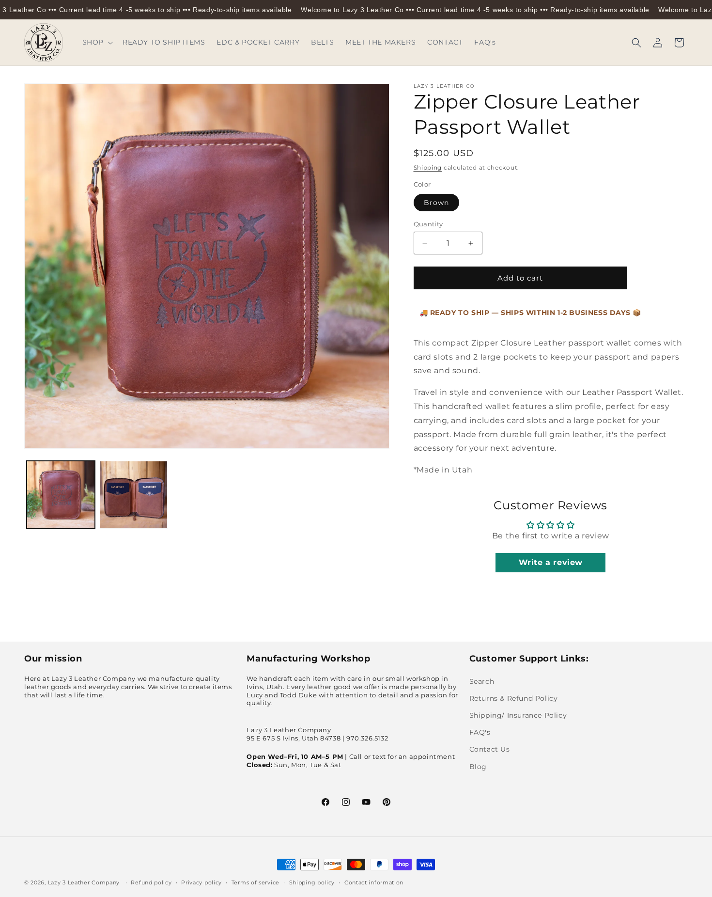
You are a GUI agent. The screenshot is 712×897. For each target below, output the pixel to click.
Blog (478, 766)
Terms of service (255, 882)
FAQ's (480, 732)
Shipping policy (312, 882)
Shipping (428, 167)
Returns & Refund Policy (513, 698)
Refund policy (151, 882)
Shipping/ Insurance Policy (518, 715)
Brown (436, 202)
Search (482, 681)
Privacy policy (201, 882)
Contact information (373, 882)
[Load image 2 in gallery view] (134, 495)
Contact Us (489, 749)
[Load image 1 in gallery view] (61, 495)
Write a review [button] (551, 562)
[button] (97, 42)
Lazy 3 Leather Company (84, 882)
